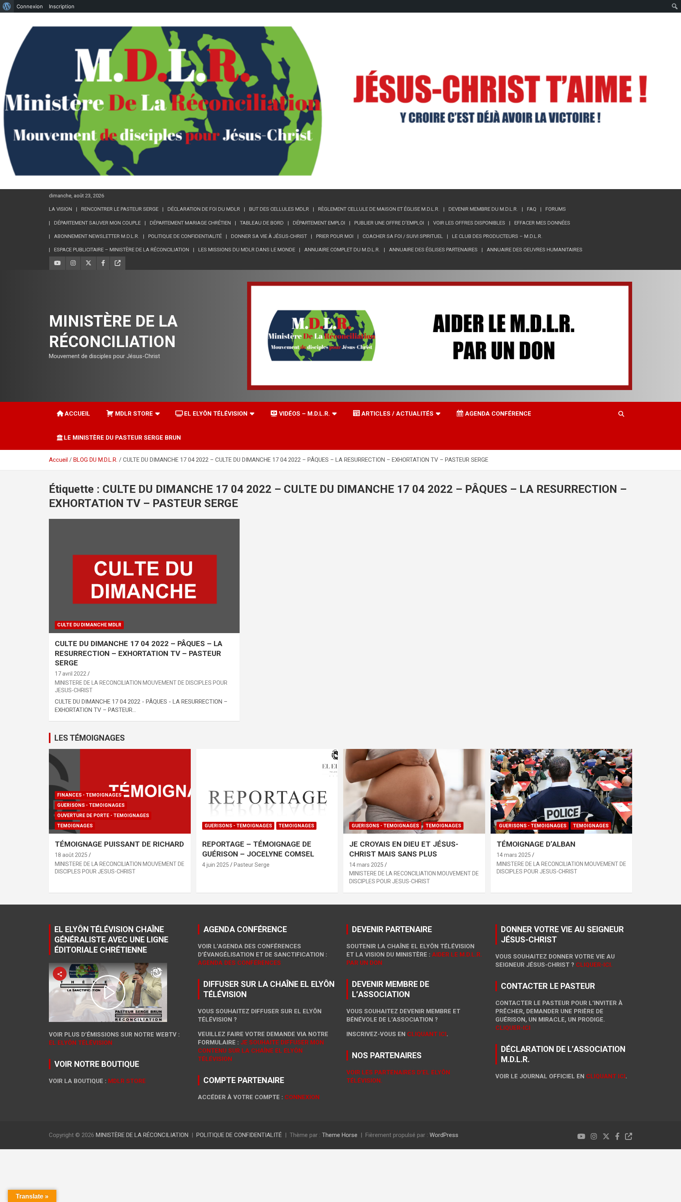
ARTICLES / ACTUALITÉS (397, 413)
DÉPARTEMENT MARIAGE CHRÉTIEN (190, 223)
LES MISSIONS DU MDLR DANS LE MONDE (246, 250)
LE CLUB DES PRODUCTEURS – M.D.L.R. (497, 236)
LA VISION (60, 209)
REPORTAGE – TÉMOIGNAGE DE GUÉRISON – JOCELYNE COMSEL (258, 849)
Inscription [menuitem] (61, 6)
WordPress (444, 1135)
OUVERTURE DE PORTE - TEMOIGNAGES (103, 815)
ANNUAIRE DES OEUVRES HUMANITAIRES (534, 250)
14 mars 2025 (366, 865)
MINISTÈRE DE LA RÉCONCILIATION (142, 1135)
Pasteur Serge (252, 865)
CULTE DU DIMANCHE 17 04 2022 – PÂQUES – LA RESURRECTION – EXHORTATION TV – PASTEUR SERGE (138, 653)
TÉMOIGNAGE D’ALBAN (536, 844)
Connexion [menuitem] (30, 6)
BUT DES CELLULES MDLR (279, 209)
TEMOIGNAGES (75, 826)
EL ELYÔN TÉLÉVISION (215, 413)
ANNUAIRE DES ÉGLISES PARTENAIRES (433, 250)
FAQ (531, 209)
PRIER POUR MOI (335, 236)
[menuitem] (7, 6)
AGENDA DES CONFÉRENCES (239, 962)
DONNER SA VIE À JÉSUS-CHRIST (269, 236)
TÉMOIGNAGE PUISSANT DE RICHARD (119, 844)
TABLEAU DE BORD (262, 223)
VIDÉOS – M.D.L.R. (304, 413)
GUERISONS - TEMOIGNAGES (91, 805)
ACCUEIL (77, 413)
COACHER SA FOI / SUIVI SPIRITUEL (403, 236)
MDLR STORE (134, 413)
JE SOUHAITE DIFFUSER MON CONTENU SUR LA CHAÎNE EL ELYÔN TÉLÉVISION (261, 1051)
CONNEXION (302, 1097)
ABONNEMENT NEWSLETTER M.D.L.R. (96, 236)
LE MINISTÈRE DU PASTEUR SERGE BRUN (122, 437)
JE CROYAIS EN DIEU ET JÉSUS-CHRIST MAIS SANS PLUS (403, 849)
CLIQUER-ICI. (594, 964)
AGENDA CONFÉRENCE (498, 413)
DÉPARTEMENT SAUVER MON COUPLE (97, 223)
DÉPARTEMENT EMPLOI (319, 223)
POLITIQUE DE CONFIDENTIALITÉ (239, 1135)
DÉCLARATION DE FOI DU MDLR (203, 209)
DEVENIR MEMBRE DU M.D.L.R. (483, 209)
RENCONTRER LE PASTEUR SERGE (119, 209)
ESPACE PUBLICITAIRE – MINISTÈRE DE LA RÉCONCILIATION (121, 250)
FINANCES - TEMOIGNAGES (89, 795)
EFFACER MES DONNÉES (542, 223)
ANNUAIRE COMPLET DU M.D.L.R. (342, 250)
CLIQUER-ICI (512, 1027)
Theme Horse (339, 1135)
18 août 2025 (71, 855)
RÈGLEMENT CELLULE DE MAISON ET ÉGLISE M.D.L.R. (378, 209)
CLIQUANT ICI (427, 1034)
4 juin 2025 (215, 865)
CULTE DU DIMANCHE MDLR (89, 625)
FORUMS (555, 209)
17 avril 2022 (70, 674)
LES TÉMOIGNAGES (89, 738)
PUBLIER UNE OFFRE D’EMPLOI (389, 223)
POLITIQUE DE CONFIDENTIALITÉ (185, 236)
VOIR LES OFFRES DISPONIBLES (469, 223)
